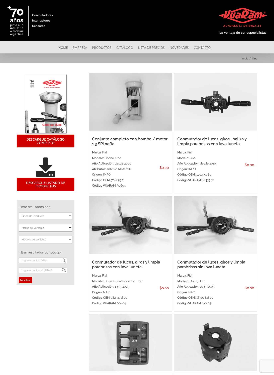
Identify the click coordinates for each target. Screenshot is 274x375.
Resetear (25, 280)
